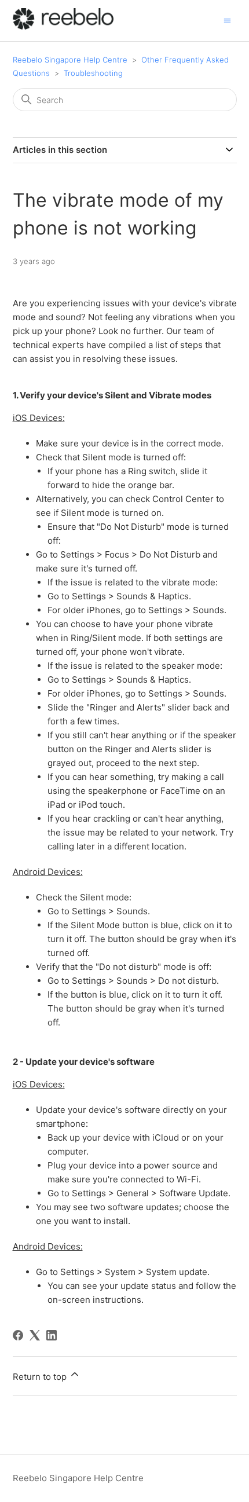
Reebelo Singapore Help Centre (70, 59)
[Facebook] (18, 1335)
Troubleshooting (93, 73)
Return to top (41, 1376)
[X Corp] (35, 1335)
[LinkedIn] (51, 1335)
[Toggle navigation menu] (227, 20)
